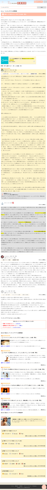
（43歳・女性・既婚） (10, 256)
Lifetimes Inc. (22, 487)
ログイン (45, 1)
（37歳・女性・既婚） (10, 70)
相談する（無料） (39, 1)
